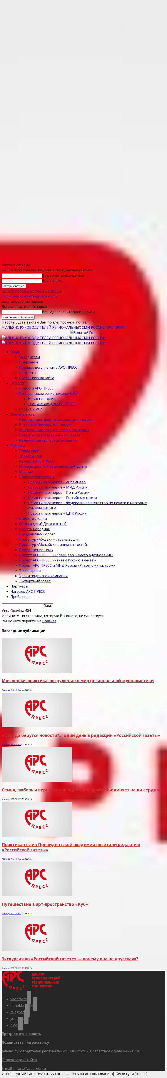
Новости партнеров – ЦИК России (57, 513)
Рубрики (17, 445)
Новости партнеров (36, 476)
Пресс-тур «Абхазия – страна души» (49, 539)
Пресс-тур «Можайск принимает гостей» (54, 544)
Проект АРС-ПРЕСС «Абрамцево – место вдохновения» (66, 555)
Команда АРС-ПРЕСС (36, 461)
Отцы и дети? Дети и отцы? (43, 523)
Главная (49, 621)
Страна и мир (30, 409)
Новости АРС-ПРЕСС (36, 388)
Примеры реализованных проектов (50, 435)
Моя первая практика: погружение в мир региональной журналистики (78, 680)
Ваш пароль (52, 280)
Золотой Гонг (30, 456)
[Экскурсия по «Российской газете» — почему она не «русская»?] (37, 949)
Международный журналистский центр (53, 466)
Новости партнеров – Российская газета (62, 497)
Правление (28, 362)
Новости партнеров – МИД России (57, 487)
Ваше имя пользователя (63, 275)
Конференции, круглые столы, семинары (54, 430)
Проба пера (29, 450)
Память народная (34, 529)
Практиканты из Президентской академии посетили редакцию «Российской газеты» (71, 847)
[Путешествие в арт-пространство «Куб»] (37, 895)
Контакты (27, 372)
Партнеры (19, 586)
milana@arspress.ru (29, 1068)
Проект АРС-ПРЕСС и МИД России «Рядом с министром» (67, 565)
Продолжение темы (36, 549)
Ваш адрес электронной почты (68, 311)
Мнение (26, 471)
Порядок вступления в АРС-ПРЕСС (48, 367)
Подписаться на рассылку (25, 1042)
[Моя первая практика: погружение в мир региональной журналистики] (37, 671)
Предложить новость (21, 1033)
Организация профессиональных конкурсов (57, 419)
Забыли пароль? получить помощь (32, 291)
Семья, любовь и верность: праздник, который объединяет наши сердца (80, 789)
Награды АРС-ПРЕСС (27, 591)
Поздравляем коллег (37, 534)
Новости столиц (42, 398)
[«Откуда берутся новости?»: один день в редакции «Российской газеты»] (37, 726)
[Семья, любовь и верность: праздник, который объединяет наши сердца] (37, 780)
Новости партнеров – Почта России (58, 492)
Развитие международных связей (48, 440)
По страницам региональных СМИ (48, 393)
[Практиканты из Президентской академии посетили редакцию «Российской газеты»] (37, 835)
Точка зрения (30, 570)
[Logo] (54, 337)
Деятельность (22, 414)
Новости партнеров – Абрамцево (57, 482)
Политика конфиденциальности (29, 296)
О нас (15, 351)
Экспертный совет (35, 581)
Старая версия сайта (36, 377)
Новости (17, 383)
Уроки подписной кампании (43, 575)
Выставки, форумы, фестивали (45, 424)
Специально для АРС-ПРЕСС (52, 403)
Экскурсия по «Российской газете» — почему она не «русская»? (70, 958)
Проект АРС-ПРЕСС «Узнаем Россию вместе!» (57, 560)
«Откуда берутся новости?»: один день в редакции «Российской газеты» (81, 735)
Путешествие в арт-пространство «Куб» (45, 904)
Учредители (29, 357)
